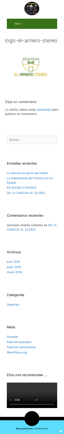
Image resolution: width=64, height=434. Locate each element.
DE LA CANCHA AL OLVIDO (26, 193)
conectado (44, 109)
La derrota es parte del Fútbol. (28, 173)
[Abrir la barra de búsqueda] (52, 24)
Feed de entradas (19, 342)
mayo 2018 (14, 272)
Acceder (12, 336)
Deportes (13, 304)
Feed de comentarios (21, 347)
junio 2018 (14, 267)
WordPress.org (17, 352)
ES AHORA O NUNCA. (22, 187)
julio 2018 (13, 261)
